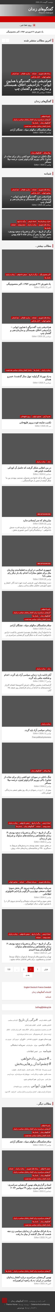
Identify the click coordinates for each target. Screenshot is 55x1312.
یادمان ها (38, 81)
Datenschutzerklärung (40, 1304)
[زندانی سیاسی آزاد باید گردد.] (27, 711)
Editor (50, 92)
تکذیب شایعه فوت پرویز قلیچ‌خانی (35, 422)
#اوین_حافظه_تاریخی (45, 1020)
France (41, 987)
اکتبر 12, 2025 (45, 287)
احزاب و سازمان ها (44, 221)
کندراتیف (13, 1092)
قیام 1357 (38, 1070)
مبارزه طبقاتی (25, 190)
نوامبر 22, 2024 (45, 524)
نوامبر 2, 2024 (45, 165)
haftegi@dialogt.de (43, 1007)
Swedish (47, 987)
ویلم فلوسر (26, 1086)
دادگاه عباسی (44, 1045)
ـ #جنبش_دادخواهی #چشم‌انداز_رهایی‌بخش (33, 1061)
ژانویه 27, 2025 (45, 237)
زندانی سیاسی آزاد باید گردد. (37, 730)
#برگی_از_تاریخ (28, 1019)
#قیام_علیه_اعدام (30, 1025)
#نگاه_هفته (25, 1030)
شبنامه (47, 173)
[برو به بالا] (4, 1300)
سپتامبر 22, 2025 (44, 205)
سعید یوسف (21, 225)
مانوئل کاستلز (21, 1070)
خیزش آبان (16, 1039)
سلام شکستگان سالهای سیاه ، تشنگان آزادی (30, 129)
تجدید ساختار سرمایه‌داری (24, 1034)
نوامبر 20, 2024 (45, 579)
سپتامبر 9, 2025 (40, 92)
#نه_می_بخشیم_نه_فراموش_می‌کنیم (40, 1030)
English (27, 987)
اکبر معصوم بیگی (45, 274)
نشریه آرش (46, 416)
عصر (40, 1051)
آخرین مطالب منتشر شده (37, 40)
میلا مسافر (46, 153)
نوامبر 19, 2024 (45, 133)
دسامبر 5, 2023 (45, 1191)
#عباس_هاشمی (46, 1025)
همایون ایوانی (46, 193)
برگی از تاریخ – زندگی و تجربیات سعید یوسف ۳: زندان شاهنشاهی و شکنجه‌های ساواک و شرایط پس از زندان (28, 835)
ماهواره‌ (14, 1070)
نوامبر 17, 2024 (45, 681)
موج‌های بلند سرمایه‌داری (22, 1074)
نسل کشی (48, 1079)
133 (8, 969)
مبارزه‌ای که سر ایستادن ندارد (37, 520)
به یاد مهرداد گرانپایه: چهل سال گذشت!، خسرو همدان (32, 87)
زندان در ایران (47, 81)
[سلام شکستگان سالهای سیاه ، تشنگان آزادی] (27, 606)
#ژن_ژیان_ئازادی (16, 1030)
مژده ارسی (10, 1074)
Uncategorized (43, 514)
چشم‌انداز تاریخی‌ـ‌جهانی (44, 1092)
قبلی (46, 969)
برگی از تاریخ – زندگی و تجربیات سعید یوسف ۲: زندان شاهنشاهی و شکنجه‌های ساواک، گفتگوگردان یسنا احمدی (28, 946)
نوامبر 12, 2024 (45, 733)
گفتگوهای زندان (40, 9)
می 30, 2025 (46, 426)
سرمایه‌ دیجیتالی (17, 1045)
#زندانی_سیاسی (13, 1020)
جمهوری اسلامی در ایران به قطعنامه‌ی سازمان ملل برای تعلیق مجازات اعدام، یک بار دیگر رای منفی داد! (29, 573)
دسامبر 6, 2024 (45, 474)
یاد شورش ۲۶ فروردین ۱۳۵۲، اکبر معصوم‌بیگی (24, 32)
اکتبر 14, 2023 (45, 1237)
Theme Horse (12, 1304)
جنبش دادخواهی (22, 274)
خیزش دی (8, 1039)
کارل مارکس (35, 193)
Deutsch (33, 987)
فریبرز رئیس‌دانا (46, 1070)
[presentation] (4, 40)
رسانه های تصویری (44, 190)
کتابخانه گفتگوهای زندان (41, 992)
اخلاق (8, 1030)
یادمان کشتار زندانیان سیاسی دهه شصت (20, 81)
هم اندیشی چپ (30, 1079)
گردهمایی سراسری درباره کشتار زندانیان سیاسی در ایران (32, 120)
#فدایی (39, 1025)
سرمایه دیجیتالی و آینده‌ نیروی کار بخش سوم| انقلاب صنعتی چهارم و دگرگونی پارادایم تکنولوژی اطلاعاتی (28, 891)
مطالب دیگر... (43, 1103)
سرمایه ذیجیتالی (31, 882)
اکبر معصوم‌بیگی (38, 1034)
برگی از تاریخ (22, 221)
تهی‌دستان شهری (45, 1039)
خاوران (22, 1039)
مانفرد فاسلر (30, 1070)
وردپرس (20, 1308)
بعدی (28, 975)
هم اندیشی (15, 190)
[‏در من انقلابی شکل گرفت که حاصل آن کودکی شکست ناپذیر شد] (27, 448)
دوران (35, 1045)
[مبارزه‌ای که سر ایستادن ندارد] (27, 501)
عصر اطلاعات (32, 1051)
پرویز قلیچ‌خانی (25, 416)
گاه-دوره (7, 1092)
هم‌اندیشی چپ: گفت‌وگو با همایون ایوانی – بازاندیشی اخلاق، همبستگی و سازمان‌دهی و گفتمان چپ (30, 199)
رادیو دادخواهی (45, 116)
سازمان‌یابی (29, 1045)
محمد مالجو (47, 1074)
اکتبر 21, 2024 (45, 953)
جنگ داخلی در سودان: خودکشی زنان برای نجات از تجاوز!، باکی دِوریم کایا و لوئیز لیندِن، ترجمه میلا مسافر (27, 159)
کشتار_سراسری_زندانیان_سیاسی (26, 1092)
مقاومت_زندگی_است (37, 1074)
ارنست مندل (47, 1034)
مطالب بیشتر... (43, 245)
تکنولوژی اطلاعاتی (32, 1039)
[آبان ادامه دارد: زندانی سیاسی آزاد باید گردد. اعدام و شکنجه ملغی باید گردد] (27, 656)
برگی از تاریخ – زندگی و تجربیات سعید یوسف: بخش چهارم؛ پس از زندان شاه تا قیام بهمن (29, 233)
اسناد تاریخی (32, 221)
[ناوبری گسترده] (50, 19)
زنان (49, 462)
